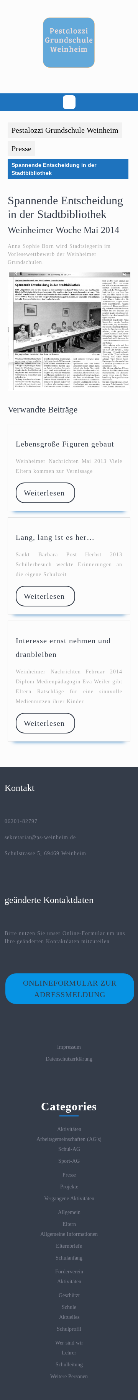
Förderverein (69, 1272)
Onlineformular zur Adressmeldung (70, 989)
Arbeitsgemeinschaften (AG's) (69, 1139)
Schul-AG (69, 1149)
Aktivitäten (69, 1129)
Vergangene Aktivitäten (69, 1198)
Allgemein (69, 1212)
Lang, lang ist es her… (55, 537)
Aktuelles (69, 1317)
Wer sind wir (69, 1343)
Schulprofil (69, 1329)
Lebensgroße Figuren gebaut (65, 444)
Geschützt (69, 1295)
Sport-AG (69, 1161)
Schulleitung (69, 1364)
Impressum (69, 1047)
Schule (69, 1307)
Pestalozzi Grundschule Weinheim (65, 130)
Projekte (69, 1187)
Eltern (69, 1224)
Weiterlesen (49, 493)
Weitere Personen (69, 1376)
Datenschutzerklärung (69, 1059)
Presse (21, 148)
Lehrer (69, 1353)
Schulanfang (69, 1258)
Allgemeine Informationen (69, 1234)
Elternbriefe (69, 1246)
